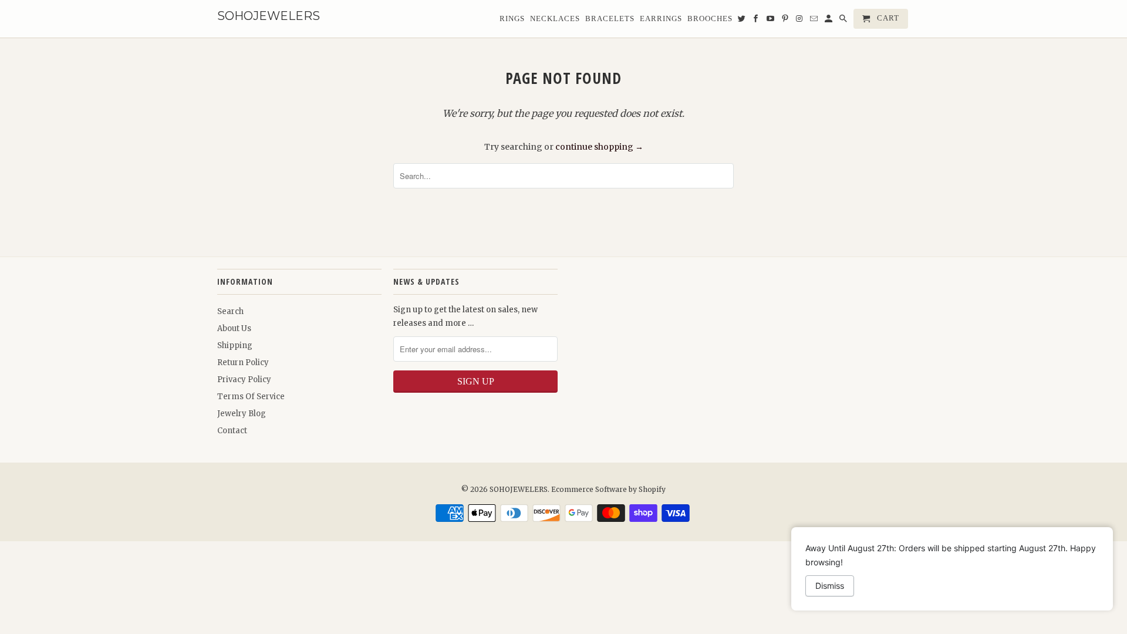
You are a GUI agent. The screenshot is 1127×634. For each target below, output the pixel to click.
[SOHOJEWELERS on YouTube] (771, 21)
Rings (512, 18)
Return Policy (243, 362)
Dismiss (829, 586)
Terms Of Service (251, 397)
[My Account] (829, 21)
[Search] (844, 21)
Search (230, 311)
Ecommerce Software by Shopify (608, 489)
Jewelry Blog (241, 414)
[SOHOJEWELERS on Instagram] (800, 21)
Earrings (661, 18)
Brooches (710, 18)
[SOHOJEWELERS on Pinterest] (786, 21)
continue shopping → (599, 146)
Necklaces (555, 18)
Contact (232, 431)
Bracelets (610, 18)
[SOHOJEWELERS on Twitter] (742, 21)
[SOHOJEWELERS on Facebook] (756, 21)
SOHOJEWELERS (519, 489)
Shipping (234, 345)
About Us (234, 328)
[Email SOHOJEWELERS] (814, 21)
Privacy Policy (244, 380)
